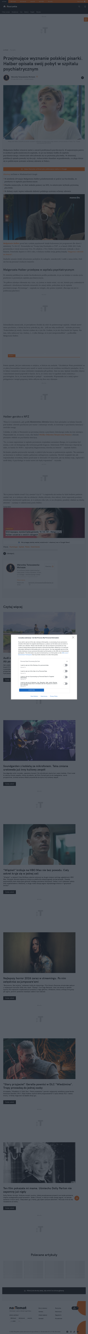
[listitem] (44, 661)
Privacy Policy (53, 696)
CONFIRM (31, 690)
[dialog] (44, 667)
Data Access (44, 696)
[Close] (73, 638)
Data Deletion (34, 696)
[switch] (65, 665)
